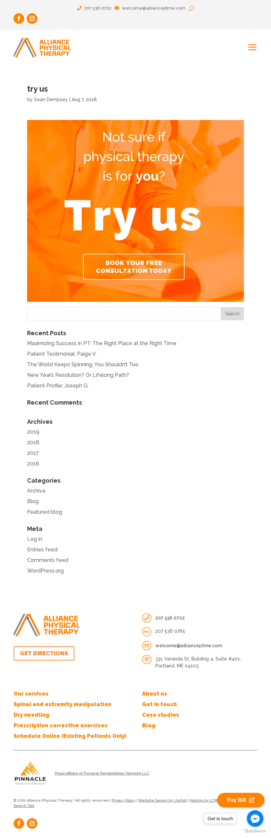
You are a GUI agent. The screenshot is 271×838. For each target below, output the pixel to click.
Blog (33, 501)
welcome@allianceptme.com (153, 8)
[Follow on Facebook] (19, 18)
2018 (33, 442)
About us (154, 694)
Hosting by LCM (203, 800)
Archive (36, 491)
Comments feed (47, 560)
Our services (31, 694)
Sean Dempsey (51, 99)
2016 (33, 463)
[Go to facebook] (255, 818)
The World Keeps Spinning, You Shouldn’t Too (82, 364)
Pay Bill (236, 801)
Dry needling (31, 715)
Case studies (160, 715)
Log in (34, 539)
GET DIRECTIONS (44, 653)
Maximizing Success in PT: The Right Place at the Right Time (101, 343)
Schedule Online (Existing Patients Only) (70, 736)
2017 (33, 453)
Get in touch (159, 704)
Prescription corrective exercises (60, 725)
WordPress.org (45, 571)
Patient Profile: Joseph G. (58, 385)
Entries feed (42, 549)
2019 (33, 432)
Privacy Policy (124, 800)
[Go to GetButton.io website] (255, 831)
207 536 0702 (97, 8)
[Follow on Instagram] (32, 18)
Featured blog (44, 512)
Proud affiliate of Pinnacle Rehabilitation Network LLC (102, 773)
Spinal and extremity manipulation (62, 704)
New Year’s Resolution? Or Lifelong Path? (78, 375)
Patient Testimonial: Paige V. (62, 354)
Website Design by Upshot (162, 800)
